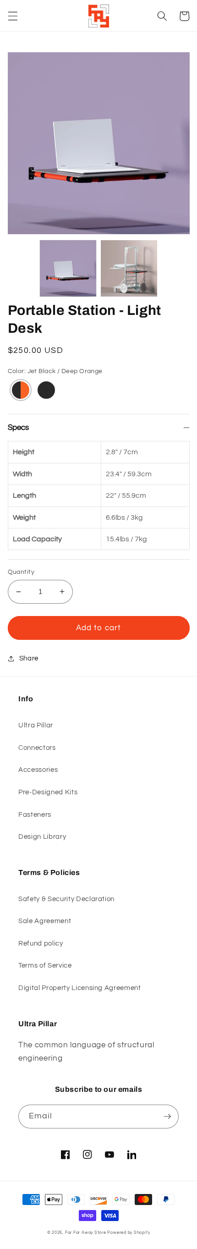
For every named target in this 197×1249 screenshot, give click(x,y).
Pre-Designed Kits (47, 792)
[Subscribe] (167, 1116)
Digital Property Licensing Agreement (79, 987)
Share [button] (28, 658)
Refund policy (40, 943)
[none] (68, 268)
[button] (12, 16)
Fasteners (34, 814)
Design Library (42, 836)
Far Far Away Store (85, 1232)
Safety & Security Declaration (66, 898)
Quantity (21, 571)
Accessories (38, 769)
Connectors (37, 747)
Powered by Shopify (128, 1232)
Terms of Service (45, 965)
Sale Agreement (44, 920)
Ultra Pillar (35, 725)
